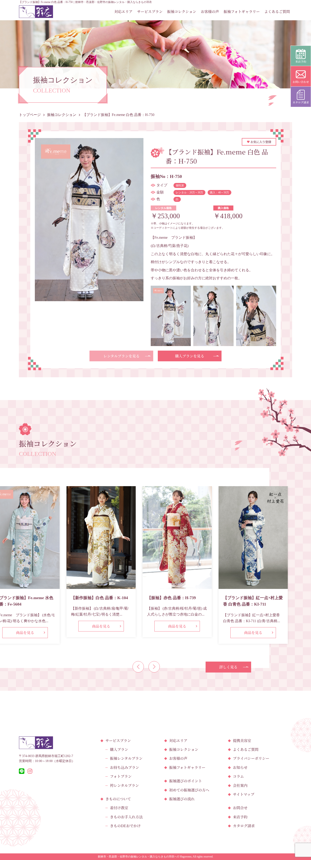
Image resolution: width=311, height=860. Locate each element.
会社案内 (240, 785)
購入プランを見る (189, 356)
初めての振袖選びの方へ (189, 790)
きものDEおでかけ (125, 825)
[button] (138, 667)
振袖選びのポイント (185, 780)
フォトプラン (121, 776)
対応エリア (123, 11)
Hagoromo (185, 856)
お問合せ (240, 807)
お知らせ (240, 767)
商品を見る (25, 632)
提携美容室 (242, 740)
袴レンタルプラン (124, 785)
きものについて (118, 798)
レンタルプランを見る (121, 356)
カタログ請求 (244, 825)
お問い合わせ (301, 82)
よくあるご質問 (277, 11)
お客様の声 (210, 11)
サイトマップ (243, 794)
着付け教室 (119, 807)
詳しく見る (228, 667)
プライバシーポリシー (251, 758)
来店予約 (240, 816)
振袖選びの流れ (182, 798)
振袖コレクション (181, 11)
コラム (238, 776)
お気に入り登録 (260, 142)
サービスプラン (150, 11)
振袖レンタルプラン (126, 758)
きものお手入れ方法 (126, 816)
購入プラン (119, 749)
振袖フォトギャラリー (242, 11)
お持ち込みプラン (124, 767)
